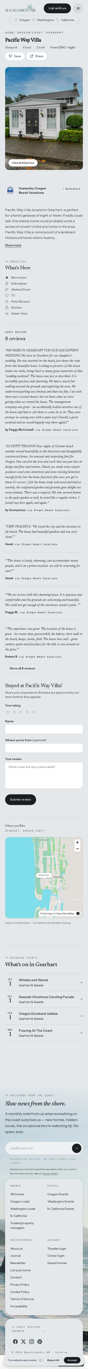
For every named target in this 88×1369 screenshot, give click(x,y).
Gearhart (55, 32)
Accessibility (18, 1306)
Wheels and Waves (33, 980)
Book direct (73, 188)
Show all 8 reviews (22, 668)
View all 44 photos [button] (23, 162)
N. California (18, 1216)
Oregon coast (19, 1201)
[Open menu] (78, 8)
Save (17, 56)
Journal (15, 1256)
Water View (19, 313)
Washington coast (22, 1209)
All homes (17, 1194)
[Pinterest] (39, 1341)
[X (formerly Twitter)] (23, 1341)
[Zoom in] (77, 842)
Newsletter (18, 1263)
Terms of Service (22, 1299)
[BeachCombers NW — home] (20, 8)
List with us (57, 8)
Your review (13, 759)
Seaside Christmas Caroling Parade (46, 997)
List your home (20, 1270)
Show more (13, 245)
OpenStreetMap (65, 913)
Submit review (20, 799)
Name (9, 721)
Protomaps (46, 913)
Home (10, 32)
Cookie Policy (19, 1292)
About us (16, 1249)
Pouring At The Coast (35, 1031)
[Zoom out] (77, 849)
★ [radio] (8, 712)
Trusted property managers (22, 1225)
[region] (44, 877)
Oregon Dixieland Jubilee (38, 1014)
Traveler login (56, 1249)
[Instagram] (31, 1341)
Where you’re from (25, 740)
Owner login (55, 1256)
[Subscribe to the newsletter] (76, 1148)
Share (39, 56)
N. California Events (60, 1209)
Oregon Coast (30, 32)
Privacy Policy (50, 1173)
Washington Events (60, 1201)
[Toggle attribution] (78, 913)
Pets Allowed (20, 301)
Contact (16, 1277)
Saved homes (57, 1263)
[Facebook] (15, 1341)
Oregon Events (57, 1194)
